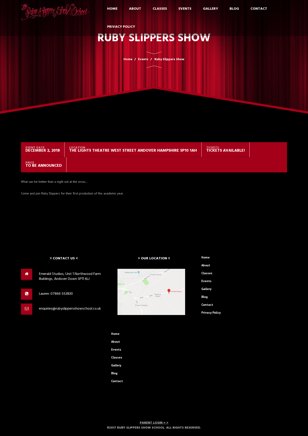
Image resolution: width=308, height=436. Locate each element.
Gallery (210, 9)
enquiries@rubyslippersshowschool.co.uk (70, 309)
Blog (234, 9)
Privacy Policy (121, 27)
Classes (160, 9)
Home (112, 9)
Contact (259, 9)
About (135, 9)
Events (185, 9)
